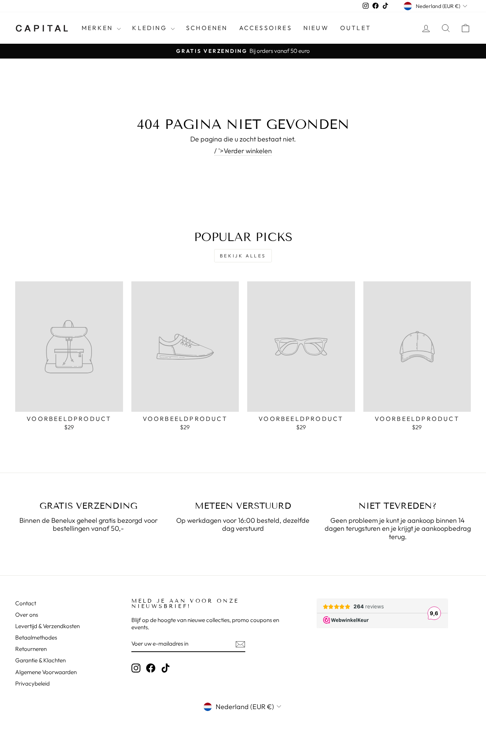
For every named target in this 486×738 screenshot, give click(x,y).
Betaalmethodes (36, 637)
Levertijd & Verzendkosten (47, 626)
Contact (25, 603)
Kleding (150, 28)
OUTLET (355, 28)
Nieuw (316, 28)
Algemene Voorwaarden (46, 672)
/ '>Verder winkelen (243, 151)
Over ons (26, 614)
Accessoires (265, 28)
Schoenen (207, 28)
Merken (98, 28)
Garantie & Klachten (40, 660)
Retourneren (31, 648)
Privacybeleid (32, 683)
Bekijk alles (243, 256)
